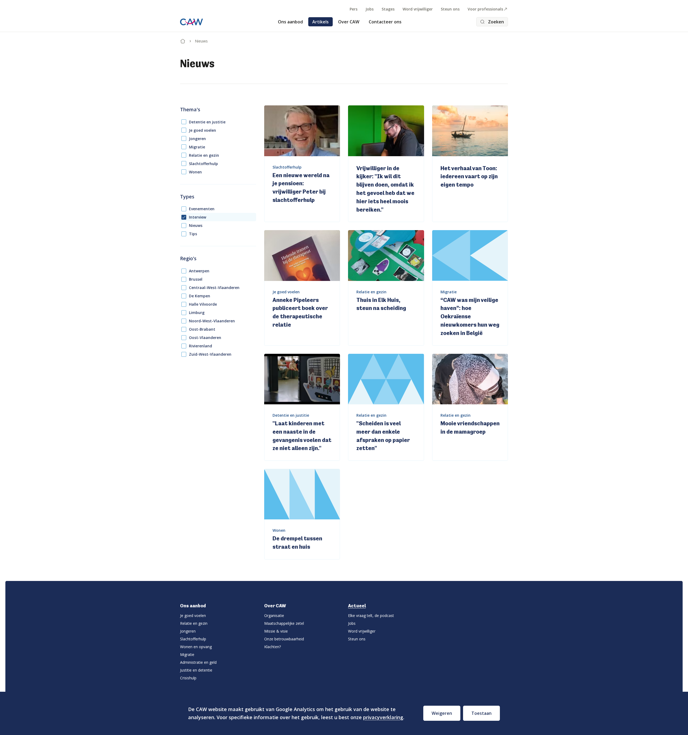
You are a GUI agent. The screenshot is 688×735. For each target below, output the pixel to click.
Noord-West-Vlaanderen (212, 320)
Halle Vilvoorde (203, 304)
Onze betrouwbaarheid (284, 638)
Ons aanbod (290, 22)
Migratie (197, 146)
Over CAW (348, 22)
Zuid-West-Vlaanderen (210, 354)
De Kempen (199, 295)
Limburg (197, 312)
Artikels (320, 22)
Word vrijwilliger (418, 9)
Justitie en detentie (196, 670)
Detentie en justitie (207, 121)
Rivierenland (200, 345)
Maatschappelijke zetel (284, 623)
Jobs (370, 9)
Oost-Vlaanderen (205, 337)
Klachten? (272, 646)
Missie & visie (276, 631)
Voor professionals (485, 9)
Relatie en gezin (204, 155)
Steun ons (450, 9)
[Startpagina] (182, 40)
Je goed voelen (202, 130)
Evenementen (201, 208)
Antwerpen (199, 270)
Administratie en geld (198, 662)
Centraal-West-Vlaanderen (214, 287)
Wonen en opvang (196, 646)
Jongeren (197, 138)
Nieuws (195, 225)
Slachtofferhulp (203, 163)
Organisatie (274, 615)
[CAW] (191, 22)
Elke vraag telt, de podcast (371, 615)
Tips (193, 233)
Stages (388, 9)
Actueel (357, 605)
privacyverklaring (383, 717)
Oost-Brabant (202, 329)
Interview (197, 217)
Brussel (195, 279)
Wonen (195, 171)
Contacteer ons (385, 22)
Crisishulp (188, 677)
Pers (353, 9)
